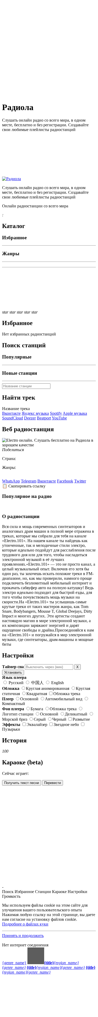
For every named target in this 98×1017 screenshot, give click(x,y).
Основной (29, 699)
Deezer (30, 418)
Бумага (37, 709)
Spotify (56, 413)
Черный (59, 719)
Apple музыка (75, 413)
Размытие (81, 719)
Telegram (28, 481)
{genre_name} (14, 963)
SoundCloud (12, 418)
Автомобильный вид (63, 699)
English (57, 682)
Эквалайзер (37, 724)
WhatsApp (11, 481)
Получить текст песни (21, 783)
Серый (40, 719)
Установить (13, 672)
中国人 (37, 682)
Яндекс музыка (35, 413)
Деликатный (76, 714)
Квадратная (36, 693)
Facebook (65, 481)
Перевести (52, 783)
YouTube (59, 418)
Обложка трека (66, 693)
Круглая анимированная (47, 688)
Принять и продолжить (23, 935)
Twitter (80, 481)
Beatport (44, 418)
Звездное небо (66, 724)
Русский (16, 682)
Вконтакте (11, 413)
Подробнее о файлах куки (25, 924)
